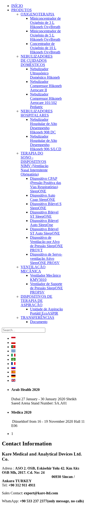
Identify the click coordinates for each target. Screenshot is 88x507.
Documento (38, 322)
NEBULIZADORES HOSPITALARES (37, 113)
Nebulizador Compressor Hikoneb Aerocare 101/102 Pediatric (46, 100)
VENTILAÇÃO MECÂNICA (33, 269)
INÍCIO (17, 6)
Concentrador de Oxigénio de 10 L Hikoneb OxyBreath (45, 48)
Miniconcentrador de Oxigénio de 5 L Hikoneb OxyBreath (45, 35)
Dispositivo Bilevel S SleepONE (45, 206)
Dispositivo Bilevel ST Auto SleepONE (45, 231)
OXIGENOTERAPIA (37, 14)
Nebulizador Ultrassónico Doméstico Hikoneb (45, 73)
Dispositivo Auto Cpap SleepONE (42, 197)
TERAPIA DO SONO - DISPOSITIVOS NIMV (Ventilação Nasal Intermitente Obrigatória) (34, 163)
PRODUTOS (21, 10)
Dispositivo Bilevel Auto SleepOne (44, 223)
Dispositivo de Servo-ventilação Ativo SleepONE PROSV (46, 258)
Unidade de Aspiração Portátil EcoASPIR (46, 311)
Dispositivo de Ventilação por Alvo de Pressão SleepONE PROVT (46, 243)
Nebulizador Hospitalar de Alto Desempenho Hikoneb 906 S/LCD (45, 142)
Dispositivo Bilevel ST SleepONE (44, 214)
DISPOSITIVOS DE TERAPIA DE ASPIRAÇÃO (36, 300)
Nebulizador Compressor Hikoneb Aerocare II (46, 86)
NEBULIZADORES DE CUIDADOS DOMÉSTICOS (37, 60)
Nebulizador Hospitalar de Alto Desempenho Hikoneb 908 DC (43, 126)
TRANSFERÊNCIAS (37, 318)
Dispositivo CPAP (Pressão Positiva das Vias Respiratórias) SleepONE (45, 184)
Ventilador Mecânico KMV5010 (45, 277)
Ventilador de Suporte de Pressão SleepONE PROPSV (46, 288)
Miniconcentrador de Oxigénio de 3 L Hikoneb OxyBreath (45, 22)
